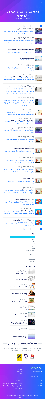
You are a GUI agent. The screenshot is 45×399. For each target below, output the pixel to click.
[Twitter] (37, 376)
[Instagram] (35, 376)
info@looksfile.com (36, 371)
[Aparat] (32, 376)
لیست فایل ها (19, 371)
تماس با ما (40, 385)
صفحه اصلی (28, 18)
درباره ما (40, 383)
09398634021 (37, 373)
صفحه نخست (19, 369)
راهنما (21, 373)
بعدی (25, 26)
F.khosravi (24, 397)
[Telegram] (40, 376)
